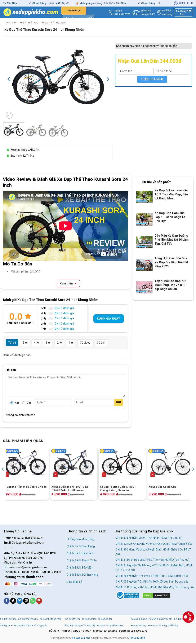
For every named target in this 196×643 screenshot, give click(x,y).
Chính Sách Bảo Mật (79, 567)
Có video (85, 342)
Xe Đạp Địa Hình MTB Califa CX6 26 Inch (25, 488)
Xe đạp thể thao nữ (28, 619)
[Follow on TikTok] (13, 601)
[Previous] (9, 79)
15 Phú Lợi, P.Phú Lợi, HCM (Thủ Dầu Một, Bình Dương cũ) (155, 587)
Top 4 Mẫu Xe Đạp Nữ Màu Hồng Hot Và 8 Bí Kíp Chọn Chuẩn (169, 285)
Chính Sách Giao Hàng (81, 546)
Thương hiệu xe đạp (93, 625)
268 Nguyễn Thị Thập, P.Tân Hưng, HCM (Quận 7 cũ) (152, 576)
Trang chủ (10, 22)
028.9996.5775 (122, 14)
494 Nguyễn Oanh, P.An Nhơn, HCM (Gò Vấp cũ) (149, 538)
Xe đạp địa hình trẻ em (160, 619)
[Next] (107, 79)
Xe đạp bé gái (105, 619)
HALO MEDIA (137, 637)
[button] (73, 11)
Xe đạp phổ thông (169, 625)
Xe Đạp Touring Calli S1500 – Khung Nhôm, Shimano (118, 488)
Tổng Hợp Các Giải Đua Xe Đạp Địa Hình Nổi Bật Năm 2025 (171, 262)
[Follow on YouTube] (39, 601)
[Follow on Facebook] (7, 601)
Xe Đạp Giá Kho (81, 637)
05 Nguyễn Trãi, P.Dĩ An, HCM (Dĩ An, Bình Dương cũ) (152, 581)
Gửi (118, 402)
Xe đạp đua (6, 625)
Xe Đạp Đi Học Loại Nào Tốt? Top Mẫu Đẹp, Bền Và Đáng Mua (171, 194)
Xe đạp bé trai (89, 619)
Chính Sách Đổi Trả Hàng (82, 574)
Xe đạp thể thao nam (54, 22)
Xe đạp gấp (41, 625)
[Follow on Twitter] (20, 601)
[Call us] (33, 601)
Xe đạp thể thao (29, 22)
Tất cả (12, 342)
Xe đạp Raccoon (114, 625)
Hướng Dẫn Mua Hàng (80, 539)
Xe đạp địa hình (139, 619)
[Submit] (91, 18)
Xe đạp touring (138, 625)
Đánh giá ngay (108, 318)
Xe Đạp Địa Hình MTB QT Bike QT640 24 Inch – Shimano (69, 488)
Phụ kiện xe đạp (73, 625)
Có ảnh (101, 342)
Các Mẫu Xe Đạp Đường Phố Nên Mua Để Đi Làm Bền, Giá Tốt (171, 239)
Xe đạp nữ (153, 625)
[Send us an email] (26, 601)
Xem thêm (67, 283)
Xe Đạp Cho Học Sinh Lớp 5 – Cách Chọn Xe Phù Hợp (170, 217)
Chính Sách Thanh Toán (82, 560)
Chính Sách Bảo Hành (80, 553)
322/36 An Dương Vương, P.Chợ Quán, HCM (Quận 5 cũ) (154, 543)
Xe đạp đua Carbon (23, 625)
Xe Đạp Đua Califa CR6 (162, 486)
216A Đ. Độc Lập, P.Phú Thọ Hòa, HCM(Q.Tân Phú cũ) (152, 559)
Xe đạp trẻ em (72, 619)
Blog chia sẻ (74, 581)
